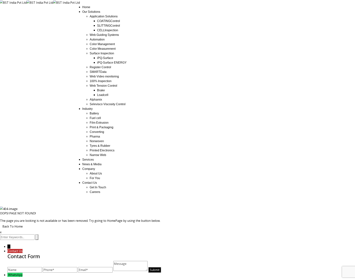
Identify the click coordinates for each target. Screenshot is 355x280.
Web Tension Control (103, 85)
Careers (95, 192)
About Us (96, 173)
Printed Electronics (102, 150)
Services (88, 159)
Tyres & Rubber (100, 145)
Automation (97, 39)
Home (86, 7)
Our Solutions (91, 11)
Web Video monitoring (104, 76)
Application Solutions (104, 16)
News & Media (92, 164)
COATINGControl (108, 21)
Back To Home (12, 226)
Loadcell (102, 94)
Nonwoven (97, 141)
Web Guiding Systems (104, 34)
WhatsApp (15, 275)
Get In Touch (98, 187)
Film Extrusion (99, 122)
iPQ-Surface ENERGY (112, 62)
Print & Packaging (101, 127)
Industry (87, 108)
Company (88, 168)
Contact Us (89, 182)
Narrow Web (98, 155)
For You (95, 178)
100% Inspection (100, 81)
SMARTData (98, 71)
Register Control (100, 67)
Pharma (95, 136)
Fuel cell (95, 118)
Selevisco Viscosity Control (108, 104)
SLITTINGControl (108, 25)
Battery (94, 113)
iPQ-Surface (105, 58)
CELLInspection (107, 30)
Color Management (102, 44)
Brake (101, 90)
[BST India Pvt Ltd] (13, 2)
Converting (97, 131)
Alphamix (96, 99)
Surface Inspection (102, 53)
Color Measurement (103, 48)
